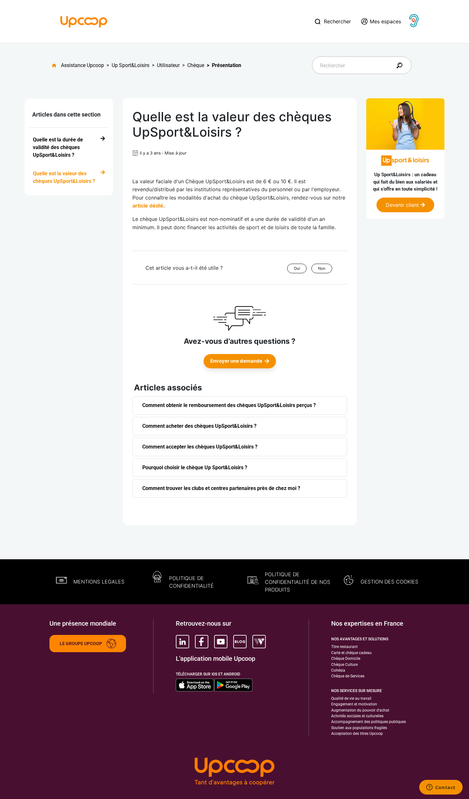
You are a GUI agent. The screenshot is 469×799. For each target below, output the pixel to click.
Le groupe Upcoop (81, 643)
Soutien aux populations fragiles (359, 728)
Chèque (195, 65)
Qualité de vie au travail (351, 698)
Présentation (226, 65)
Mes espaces (385, 21)
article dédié (147, 205)
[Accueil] (84, 21)
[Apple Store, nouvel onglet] (195, 685)
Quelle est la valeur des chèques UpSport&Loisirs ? (64, 177)
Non (321, 268)
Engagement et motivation (354, 704)
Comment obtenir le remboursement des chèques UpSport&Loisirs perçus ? (229, 405)
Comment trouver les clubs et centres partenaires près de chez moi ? (221, 488)
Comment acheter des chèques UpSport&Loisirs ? (199, 426)
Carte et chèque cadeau (351, 653)
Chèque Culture (344, 664)
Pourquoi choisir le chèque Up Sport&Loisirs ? (194, 467)
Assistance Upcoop (82, 65)
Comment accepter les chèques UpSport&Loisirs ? (199, 447)
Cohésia (338, 670)
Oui (297, 268)
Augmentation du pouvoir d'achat (360, 710)
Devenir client (403, 205)
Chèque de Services (347, 676)
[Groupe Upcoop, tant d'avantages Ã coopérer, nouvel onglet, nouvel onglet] (234, 772)
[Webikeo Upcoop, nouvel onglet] (259, 641)
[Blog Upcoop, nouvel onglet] (240, 641)
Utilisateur (168, 65)
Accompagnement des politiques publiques (368, 722)
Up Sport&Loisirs (130, 65)
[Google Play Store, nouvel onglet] (233, 685)
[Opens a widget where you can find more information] (441, 788)
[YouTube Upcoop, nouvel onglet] (220, 641)
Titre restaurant (344, 646)
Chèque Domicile (345, 658)
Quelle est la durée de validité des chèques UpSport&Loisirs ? (58, 147)
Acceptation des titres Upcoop (357, 733)
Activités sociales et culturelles (357, 716)
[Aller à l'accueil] (56, 65)
